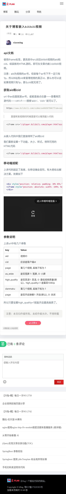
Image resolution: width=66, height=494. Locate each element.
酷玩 (16, 12)
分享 (28, 12)
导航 (39, 12)
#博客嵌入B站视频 (10, 328)
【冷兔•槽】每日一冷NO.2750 (17, 395)
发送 (59, 382)
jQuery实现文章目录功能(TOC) (17, 443)
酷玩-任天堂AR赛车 (12, 419)
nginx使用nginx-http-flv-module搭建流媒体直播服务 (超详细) (32, 427)
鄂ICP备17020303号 (33, 487)
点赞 (34, 323)
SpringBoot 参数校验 (12, 451)
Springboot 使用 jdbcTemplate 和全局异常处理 (24, 459)
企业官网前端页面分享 (13, 403)
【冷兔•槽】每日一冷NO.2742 (17, 411)
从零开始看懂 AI (10, 435)
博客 (5, 12)
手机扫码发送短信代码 (13, 467)
